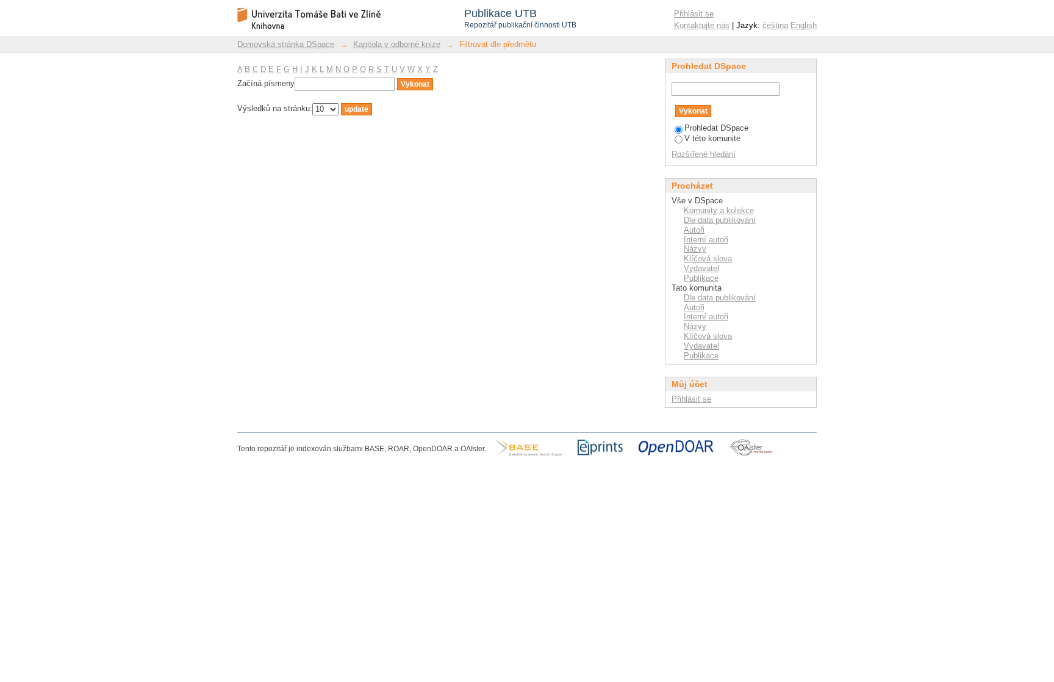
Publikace (701, 278)
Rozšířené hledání (704, 154)
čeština (775, 25)
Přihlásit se (694, 13)
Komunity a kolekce (719, 210)
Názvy (695, 248)
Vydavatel (701, 268)
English (803, 25)
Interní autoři (706, 239)
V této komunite (712, 138)
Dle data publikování (720, 220)
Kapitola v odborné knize (396, 44)
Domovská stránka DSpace (285, 44)
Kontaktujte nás (702, 25)
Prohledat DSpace (716, 127)
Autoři (694, 229)
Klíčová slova (708, 258)
